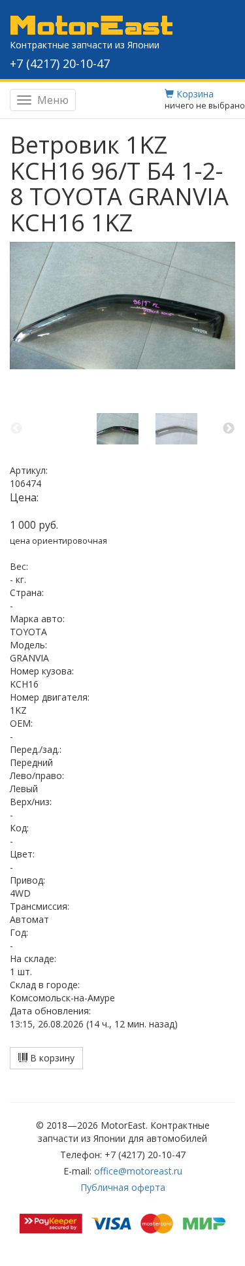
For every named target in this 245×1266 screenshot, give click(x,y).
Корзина (194, 94)
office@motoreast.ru (138, 1171)
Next (228, 428)
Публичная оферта (122, 1187)
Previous (16, 428)
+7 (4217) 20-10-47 (60, 63)
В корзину (50, 1058)
